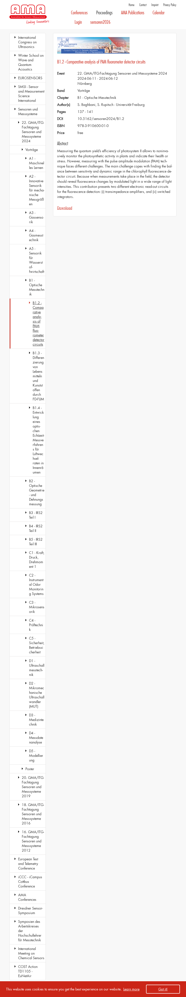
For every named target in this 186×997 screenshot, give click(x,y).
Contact (143, 5)
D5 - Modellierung (36, 755)
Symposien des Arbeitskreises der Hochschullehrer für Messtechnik (29, 930)
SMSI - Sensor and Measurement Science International (31, 93)
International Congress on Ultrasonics (27, 42)
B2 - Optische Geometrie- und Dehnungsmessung (36, 492)
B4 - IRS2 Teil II (36, 528)
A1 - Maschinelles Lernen (36, 163)
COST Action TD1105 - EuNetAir (28, 971)
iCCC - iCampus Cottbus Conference (30, 881)
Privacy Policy (169, 5)
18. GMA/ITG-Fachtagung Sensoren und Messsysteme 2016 (33, 813)
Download (64, 208)
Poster (29, 769)
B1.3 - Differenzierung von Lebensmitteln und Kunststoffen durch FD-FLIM (38, 376)
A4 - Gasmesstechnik (36, 235)
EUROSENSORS (30, 78)
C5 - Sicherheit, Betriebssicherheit (36, 645)
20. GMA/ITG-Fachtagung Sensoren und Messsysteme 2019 (33, 786)
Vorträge (31, 149)
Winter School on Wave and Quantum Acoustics (31, 62)
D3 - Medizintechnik (36, 720)
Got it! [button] (163, 989)
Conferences (79, 13)
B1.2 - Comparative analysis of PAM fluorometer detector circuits (38, 324)
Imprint (154, 5)
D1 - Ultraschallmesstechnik (36, 667)
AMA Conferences (27, 897)
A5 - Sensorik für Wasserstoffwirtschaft (36, 260)
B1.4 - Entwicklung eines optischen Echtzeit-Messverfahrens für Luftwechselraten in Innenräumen (38, 440)
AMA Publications (132, 13)
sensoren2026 (100, 22)
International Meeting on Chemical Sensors (31, 953)
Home (131, 5)
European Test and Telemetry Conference (28, 863)
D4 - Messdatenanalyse (36, 737)
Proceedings (104, 13)
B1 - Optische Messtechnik (36, 287)
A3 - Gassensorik (36, 217)
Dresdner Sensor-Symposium (30, 910)
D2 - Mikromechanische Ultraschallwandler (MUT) (36, 695)
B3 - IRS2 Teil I (36, 515)
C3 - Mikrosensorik (36, 607)
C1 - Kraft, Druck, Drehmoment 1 (36, 559)
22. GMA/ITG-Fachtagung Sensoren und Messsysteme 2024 (33, 131)
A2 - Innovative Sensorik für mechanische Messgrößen (36, 190)
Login (78, 22)
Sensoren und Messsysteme (28, 111)
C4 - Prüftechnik (36, 625)
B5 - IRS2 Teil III (36, 541)
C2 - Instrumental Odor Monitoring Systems (36, 584)
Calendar (158, 13)
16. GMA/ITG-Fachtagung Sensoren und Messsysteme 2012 (33, 841)
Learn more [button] (131, 989)
